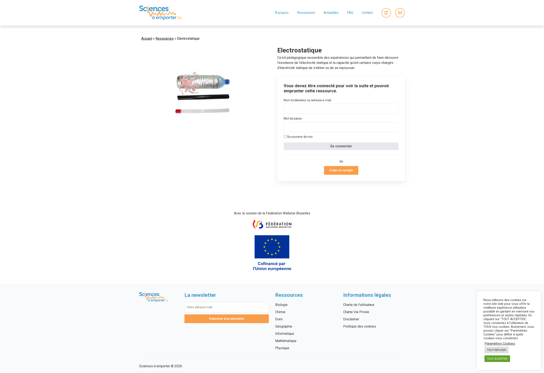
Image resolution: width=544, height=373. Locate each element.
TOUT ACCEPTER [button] (497, 358)
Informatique (284, 334)
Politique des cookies (359, 326)
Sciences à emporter (160, 12)
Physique (282, 348)
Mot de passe (293, 118)
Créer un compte (341, 170)
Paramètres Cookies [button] (499, 344)
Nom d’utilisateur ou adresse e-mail (307, 100)
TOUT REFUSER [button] (496, 350)
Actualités (331, 13)
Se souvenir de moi (299, 136)
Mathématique (285, 341)
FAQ (350, 13)
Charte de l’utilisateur (358, 305)
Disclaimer (351, 319)
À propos (282, 13)
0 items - (386, 13)
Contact (367, 13)
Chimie (280, 312)
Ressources (306, 13)
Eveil (278, 319)
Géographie (283, 326)
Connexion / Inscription (400, 13)
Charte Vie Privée (356, 312)
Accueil (146, 39)
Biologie (281, 305)
